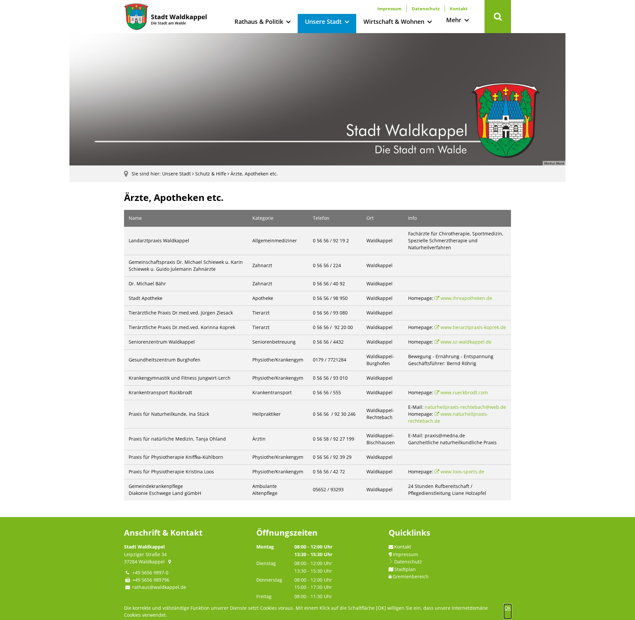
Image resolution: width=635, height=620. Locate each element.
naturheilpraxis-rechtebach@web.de (465, 407)
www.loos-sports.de (462, 471)
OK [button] (507, 608)
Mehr (453, 20)
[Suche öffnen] (498, 16)
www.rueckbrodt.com (464, 392)
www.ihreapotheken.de (466, 298)
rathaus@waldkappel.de (159, 587)
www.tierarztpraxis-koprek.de (473, 327)
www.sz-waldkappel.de (466, 342)
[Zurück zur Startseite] (165, 16)
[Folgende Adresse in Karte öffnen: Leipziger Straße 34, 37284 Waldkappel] (170, 561)
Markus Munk (554, 163)
